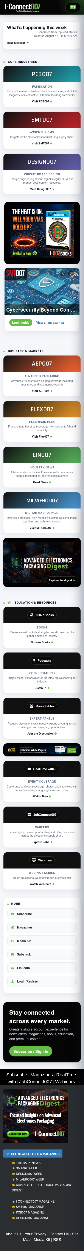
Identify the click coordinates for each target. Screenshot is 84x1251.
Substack (23, 954)
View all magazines (50, 322)
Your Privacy (35, 1233)
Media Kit (23, 941)
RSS (57, 1239)
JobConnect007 (35, 1081)
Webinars (65, 1081)
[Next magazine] (71, 273)
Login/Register (27, 981)
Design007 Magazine (32, 1218)
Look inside (21, 322)
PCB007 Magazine (30, 1212)
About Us (14, 1233)
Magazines (24, 927)
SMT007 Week (26, 1168)
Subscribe (24, 914)
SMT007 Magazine (30, 1206)
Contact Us (59, 1233)
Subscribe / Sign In (30, 1051)
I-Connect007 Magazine (35, 1201)
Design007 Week (29, 1174)
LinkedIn (23, 968)
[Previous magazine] (63, 273)
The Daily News (28, 1163)
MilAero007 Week (30, 1179)
